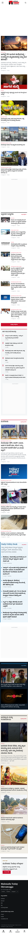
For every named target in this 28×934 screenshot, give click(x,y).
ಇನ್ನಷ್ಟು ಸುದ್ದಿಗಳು (14, 324)
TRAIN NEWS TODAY (15, 230)
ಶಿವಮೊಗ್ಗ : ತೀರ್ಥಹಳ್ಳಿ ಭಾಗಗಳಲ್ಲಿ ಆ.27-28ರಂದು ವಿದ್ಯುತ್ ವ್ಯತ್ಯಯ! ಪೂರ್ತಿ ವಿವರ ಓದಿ (15, 559)
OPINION (2, 786)
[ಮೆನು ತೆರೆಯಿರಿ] (2, 2)
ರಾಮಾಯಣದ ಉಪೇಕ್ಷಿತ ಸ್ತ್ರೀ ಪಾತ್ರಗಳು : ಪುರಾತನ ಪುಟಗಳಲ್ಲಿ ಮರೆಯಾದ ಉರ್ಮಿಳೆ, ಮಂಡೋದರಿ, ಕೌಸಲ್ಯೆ (14, 789)
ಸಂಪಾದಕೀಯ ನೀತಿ (4, 919)
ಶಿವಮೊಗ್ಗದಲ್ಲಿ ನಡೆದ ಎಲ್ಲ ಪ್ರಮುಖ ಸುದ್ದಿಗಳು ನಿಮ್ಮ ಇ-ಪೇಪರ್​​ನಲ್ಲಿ (19, 245)
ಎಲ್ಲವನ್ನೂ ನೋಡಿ (23, 421)
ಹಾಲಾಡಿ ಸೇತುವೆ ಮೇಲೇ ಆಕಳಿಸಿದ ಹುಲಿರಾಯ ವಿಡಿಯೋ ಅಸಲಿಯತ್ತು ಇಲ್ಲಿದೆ (12, 819)
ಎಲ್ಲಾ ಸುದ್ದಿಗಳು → (24, 214)
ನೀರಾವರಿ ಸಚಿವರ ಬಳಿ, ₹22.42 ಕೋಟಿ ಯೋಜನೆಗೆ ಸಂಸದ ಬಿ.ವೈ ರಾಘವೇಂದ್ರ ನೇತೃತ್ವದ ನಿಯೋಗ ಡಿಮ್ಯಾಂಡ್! (14, 593)
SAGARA (2, 90)
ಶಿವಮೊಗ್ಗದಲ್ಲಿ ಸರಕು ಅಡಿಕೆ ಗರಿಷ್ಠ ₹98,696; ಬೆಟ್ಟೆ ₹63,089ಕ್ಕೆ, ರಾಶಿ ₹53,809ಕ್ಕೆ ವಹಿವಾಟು (12, 120)
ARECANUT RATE (4, 117)
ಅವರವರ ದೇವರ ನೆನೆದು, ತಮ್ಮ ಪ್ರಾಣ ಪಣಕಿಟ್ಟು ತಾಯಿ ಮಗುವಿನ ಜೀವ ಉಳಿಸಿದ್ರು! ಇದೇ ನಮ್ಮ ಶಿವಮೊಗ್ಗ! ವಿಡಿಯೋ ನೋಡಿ (13, 750)
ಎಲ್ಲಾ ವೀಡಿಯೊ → (24, 665)
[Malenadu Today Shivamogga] (14, 2)
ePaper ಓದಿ (6, 872)
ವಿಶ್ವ (1, 905)
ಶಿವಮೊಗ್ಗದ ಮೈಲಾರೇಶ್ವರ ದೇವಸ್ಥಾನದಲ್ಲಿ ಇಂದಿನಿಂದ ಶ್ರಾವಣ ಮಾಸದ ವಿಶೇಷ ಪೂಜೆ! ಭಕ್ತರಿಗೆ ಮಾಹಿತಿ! (15, 615)
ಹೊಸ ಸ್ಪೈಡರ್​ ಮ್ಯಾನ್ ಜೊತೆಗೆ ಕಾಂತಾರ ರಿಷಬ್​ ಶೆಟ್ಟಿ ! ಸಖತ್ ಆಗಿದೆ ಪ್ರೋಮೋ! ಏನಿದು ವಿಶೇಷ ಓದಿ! (13, 685)
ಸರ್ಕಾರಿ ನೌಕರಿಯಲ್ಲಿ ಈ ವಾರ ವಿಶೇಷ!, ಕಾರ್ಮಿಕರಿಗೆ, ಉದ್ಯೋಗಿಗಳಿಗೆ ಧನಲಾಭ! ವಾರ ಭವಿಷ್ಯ (13, 706)
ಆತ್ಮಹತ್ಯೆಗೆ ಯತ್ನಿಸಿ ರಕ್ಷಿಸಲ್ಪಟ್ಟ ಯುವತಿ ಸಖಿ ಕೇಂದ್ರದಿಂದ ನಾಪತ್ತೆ (14, 94)
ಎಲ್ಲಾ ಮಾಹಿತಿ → (24, 544)
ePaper (12, 242)
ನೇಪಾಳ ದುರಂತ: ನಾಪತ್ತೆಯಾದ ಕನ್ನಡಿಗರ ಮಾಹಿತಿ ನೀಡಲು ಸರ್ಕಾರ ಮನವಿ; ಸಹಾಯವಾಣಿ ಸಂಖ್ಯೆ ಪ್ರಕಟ (18, 300)
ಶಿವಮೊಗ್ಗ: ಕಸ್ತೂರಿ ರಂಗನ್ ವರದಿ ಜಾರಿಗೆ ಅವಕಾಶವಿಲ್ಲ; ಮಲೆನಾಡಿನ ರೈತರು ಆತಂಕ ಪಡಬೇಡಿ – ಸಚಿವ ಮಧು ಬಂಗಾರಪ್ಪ (19, 314)
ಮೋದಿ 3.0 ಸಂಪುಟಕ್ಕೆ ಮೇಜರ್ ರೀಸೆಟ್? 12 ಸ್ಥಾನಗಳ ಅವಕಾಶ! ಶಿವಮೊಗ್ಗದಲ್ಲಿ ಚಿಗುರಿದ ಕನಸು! (18, 222)
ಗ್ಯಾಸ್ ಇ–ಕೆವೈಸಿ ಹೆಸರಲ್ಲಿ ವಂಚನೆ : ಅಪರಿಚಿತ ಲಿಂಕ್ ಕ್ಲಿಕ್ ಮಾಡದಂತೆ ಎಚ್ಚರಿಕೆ (13, 604)
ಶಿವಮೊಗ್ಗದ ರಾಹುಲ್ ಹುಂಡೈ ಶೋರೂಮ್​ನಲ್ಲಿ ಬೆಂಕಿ (13, 145)
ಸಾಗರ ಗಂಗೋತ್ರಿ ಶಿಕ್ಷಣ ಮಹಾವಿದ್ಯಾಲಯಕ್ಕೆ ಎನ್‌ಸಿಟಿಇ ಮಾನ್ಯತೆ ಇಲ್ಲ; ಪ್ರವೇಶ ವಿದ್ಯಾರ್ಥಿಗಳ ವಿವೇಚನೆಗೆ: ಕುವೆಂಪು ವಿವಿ (13, 171)
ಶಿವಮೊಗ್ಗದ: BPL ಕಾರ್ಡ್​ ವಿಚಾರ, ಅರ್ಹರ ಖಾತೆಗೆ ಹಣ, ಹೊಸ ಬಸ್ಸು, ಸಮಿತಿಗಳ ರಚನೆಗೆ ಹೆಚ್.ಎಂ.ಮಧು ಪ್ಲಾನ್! (12, 447)
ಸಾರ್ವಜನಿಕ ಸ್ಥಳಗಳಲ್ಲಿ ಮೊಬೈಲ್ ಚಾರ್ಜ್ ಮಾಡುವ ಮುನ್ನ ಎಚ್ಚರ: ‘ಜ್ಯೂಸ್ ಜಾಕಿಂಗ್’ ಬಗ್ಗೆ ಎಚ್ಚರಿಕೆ (12, 848)
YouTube (3, 891)
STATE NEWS (3, 52)
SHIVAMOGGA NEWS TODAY (6, 143)
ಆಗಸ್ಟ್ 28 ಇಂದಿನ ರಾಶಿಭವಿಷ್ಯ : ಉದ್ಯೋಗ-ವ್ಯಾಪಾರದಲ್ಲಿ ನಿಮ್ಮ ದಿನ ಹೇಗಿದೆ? (14, 57)
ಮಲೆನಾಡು (3, 898)
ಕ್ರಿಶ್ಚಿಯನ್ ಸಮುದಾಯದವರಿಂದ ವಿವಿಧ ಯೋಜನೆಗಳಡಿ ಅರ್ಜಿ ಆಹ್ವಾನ (14, 483)
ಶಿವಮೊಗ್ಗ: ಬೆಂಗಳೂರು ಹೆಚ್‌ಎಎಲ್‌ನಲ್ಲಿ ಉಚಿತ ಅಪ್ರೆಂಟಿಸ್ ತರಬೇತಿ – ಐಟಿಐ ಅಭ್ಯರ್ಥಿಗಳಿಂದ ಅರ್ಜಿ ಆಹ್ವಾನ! (18, 257)
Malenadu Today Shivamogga (9, 886)
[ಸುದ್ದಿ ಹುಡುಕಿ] (25, 2)
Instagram (13, 891)
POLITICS (12, 218)
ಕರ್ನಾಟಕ (2, 901)
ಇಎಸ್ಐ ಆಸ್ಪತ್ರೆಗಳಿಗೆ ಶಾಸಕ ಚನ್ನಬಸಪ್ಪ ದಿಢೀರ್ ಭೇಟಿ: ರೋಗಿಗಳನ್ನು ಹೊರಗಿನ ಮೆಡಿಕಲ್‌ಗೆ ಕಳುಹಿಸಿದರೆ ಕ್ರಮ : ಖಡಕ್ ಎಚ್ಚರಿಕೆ (18, 271)
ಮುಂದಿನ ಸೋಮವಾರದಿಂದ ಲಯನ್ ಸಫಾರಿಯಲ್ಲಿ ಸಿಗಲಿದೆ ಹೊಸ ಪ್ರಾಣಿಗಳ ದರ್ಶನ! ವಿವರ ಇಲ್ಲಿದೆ (18, 286)
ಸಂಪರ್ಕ (2, 916)
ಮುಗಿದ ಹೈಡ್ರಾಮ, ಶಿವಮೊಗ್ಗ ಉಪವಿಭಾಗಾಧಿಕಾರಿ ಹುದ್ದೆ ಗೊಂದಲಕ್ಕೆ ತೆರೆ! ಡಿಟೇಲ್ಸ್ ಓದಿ (14, 583)
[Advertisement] (14, 20)
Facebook (8, 891)
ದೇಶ (2, 903)
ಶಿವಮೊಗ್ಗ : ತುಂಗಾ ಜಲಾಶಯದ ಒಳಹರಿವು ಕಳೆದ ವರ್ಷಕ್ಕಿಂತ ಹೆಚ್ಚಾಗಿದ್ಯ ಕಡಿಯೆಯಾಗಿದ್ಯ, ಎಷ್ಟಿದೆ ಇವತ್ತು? (13, 534)
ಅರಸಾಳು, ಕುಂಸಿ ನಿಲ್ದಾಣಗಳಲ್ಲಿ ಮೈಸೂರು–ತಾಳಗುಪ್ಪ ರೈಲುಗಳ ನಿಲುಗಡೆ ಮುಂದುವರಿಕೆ (18, 234)
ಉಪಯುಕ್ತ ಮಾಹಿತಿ (4, 907)
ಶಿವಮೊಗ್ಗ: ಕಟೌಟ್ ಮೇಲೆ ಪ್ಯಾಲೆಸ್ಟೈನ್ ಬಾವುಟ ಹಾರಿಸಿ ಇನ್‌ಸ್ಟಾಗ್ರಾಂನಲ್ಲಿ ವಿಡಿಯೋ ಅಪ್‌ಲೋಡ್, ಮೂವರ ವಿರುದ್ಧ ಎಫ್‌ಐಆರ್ (13, 509)
